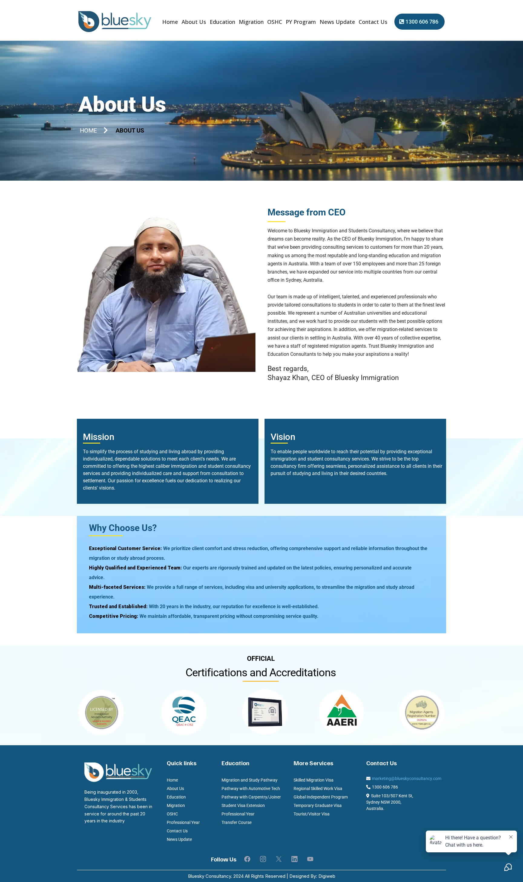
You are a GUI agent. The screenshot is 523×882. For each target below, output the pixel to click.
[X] (279, 859)
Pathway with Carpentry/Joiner (251, 797)
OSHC (274, 21)
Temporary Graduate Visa (318, 805)
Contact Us (373, 21)
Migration (251, 21)
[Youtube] (310, 859)
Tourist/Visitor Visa (312, 814)
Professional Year (183, 822)
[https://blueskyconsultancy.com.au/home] (115, 21)
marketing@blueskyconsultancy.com (406, 778)
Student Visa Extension (243, 805)
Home (170, 21)
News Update (337, 21)
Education (222, 21)
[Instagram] (263, 859)
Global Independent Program (321, 797)
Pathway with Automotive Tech (251, 788)
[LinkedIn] (294, 859)
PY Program (301, 21)
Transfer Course (237, 822)
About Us (194, 21)
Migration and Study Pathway (250, 780)
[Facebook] (247, 859)
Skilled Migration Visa (314, 780)
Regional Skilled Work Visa (318, 788)
